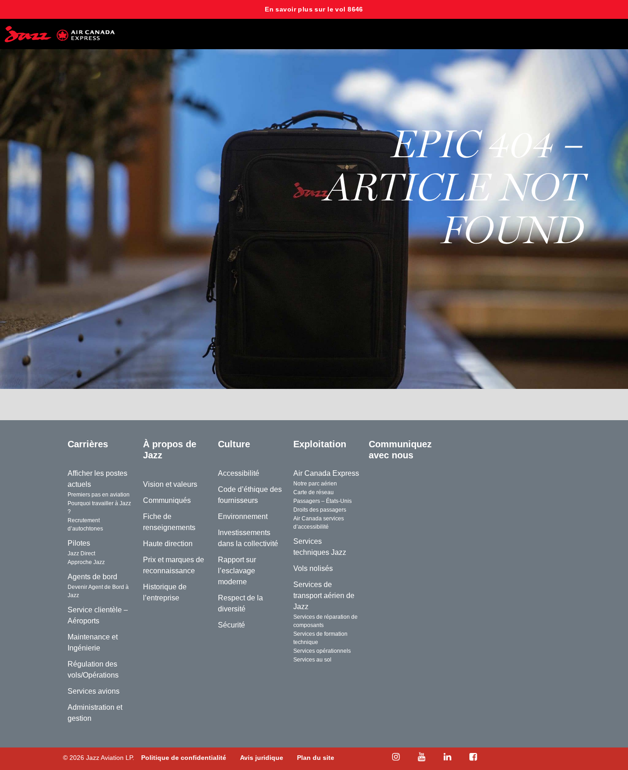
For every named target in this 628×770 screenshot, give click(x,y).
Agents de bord (92, 577)
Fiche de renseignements (169, 522)
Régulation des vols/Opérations (93, 669)
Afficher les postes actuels (97, 478)
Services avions (94, 691)
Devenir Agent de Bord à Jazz (98, 591)
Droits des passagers (319, 510)
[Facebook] (473, 757)
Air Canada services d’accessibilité (318, 522)
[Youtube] (421, 757)
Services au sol (312, 659)
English (460, 444)
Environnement (243, 516)
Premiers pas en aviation (99, 494)
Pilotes (79, 543)
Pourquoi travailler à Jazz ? (99, 507)
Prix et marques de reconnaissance (173, 565)
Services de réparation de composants (325, 621)
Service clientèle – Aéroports (98, 615)
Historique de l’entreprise (165, 592)
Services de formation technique (320, 638)
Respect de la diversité (240, 603)
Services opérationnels (322, 651)
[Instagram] (396, 757)
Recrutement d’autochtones (85, 524)
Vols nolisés (313, 568)
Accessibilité (238, 473)
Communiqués (167, 500)
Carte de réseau (313, 492)
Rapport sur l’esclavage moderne (237, 571)
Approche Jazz (86, 562)
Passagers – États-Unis (322, 501)
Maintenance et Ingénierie (93, 642)
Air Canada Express (326, 473)
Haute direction (168, 544)
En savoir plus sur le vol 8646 (314, 9)
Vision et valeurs (170, 484)
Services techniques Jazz (319, 546)
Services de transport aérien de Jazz (323, 595)
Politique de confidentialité (183, 757)
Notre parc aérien (315, 483)
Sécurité (231, 625)
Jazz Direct (81, 553)
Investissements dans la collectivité (248, 538)
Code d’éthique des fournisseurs (250, 494)
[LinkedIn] (447, 757)
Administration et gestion (95, 712)
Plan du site (315, 757)
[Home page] (60, 34)
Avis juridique (261, 757)
